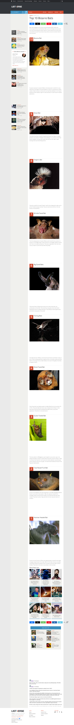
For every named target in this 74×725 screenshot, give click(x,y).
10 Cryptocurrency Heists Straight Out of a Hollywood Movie (22, 84)
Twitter (55, 712)
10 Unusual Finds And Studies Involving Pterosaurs (56, 633)
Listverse (13, 713)
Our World (19, 75)
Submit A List (43, 712)
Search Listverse (32, 713)
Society (44, 1)
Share (45, 12)
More (49, 1)
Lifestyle (35, 1)
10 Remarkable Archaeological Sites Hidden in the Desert (21, 77)
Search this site (62, 1)
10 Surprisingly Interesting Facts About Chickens (40, 639)
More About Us (15, 65)
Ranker (42, 715)
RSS (61, 712)
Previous (56, 12)
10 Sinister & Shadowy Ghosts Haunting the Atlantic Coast (21, 120)
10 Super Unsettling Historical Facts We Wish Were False (22, 32)
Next (61, 12)
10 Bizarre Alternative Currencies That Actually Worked (21, 127)
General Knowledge (28, 1)
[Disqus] (45, 692)
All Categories (15, 12)
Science (40, 1)
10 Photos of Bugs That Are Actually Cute (55, 646)
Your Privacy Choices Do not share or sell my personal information (17, 720)
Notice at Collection (15, 722)
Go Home (12, 1)
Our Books (31, 715)
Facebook (57, 712)
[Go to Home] (16, 10)
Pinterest (59, 712)
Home (30, 712)
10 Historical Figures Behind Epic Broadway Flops (21, 113)
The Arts (18, 111)
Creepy (18, 118)
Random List (50, 12)
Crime (18, 82)
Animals (31, 15)
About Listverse (32, 716)
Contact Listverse (44, 713)
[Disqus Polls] (46, 664)
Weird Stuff (19, 37)
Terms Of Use (21, 715)
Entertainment (20, 1)
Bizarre (14, 1)
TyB (31, 21)
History (18, 30)
